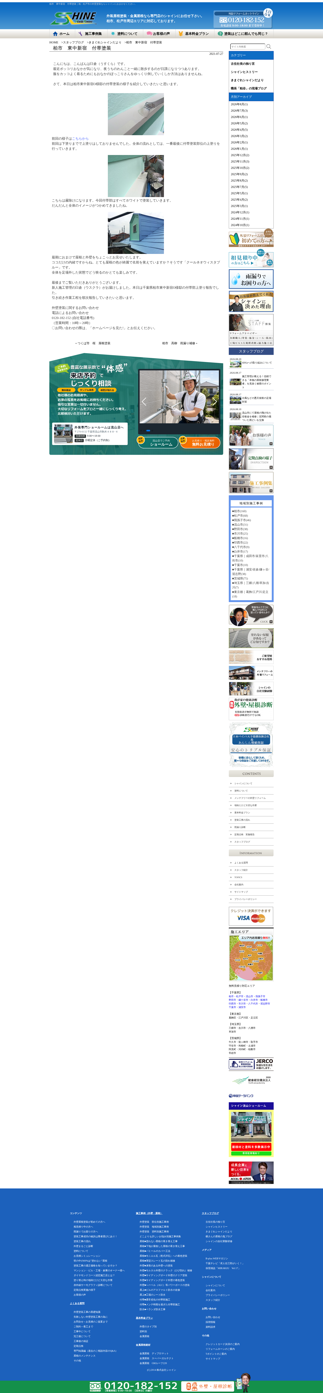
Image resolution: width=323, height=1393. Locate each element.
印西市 (232, 1003)
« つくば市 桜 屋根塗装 (92, 343)
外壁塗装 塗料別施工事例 (154, 1231)
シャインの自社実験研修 (219, 1241)
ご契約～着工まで (83, 1326)
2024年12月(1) (240, 212)
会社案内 (238, 884)
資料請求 (210, 1327)
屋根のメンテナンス (85, 1355)
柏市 (231, 996)
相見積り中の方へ (83, 1226)
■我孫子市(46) (241, 520)
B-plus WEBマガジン (217, 1258)
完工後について (82, 1336)
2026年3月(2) (239, 136)
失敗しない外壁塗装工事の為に (91, 1316)
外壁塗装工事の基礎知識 (87, 1312)
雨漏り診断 (240, 827)
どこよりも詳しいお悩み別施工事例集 (160, 1236)
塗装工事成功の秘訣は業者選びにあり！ (95, 1236)
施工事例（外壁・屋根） (149, 1213)
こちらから (80, 138)
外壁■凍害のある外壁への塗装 (156, 1265)
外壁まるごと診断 (83, 1246)
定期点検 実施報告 (244, 834)
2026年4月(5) (239, 129)
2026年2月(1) (239, 142)
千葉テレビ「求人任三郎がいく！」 (225, 1263)
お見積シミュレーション (87, 1255)
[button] (141, 430)
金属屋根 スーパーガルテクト (157, 1358)
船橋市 (264, 999)
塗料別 (143, 1331)
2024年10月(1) (240, 225)
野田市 (232, 999)
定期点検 (78, 1346)
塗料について (241, 790)
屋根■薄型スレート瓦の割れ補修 (157, 1260)
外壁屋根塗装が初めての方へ (89, 1221)
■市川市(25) (240, 533)
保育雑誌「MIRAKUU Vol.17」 (223, 1268)
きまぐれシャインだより (105, 42)
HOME (53, 42)
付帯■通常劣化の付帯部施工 (155, 1299)
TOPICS (238, 877)
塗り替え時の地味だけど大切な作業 (93, 1280)
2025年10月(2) (240, 167)
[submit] (268, 47)
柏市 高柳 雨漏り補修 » (179, 343)
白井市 (254, 999)
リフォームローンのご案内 (220, 1349)
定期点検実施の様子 (85, 1289)
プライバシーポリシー (245, 899)
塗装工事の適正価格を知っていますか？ (95, 1265)
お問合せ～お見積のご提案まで (91, 1321)
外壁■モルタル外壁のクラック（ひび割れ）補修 (166, 1270)
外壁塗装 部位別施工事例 (154, 1221)
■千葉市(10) (240, 565)
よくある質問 (241, 862)
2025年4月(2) (239, 199)
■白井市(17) (240, 551)
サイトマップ (241, 892)
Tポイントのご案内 (216, 1353)
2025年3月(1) (239, 206)
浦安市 (242, 1007)
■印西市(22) (240, 542)
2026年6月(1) (239, 117)
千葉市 (232, 1007)
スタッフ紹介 (241, 870)
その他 (77, 1360)
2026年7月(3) (239, 110)
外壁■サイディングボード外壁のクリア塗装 (163, 1275)
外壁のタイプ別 (148, 1326)
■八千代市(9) (240, 547)
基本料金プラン (242, 812)
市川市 (242, 1003)
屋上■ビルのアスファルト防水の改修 (160, 1289)
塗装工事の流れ (242, 820)
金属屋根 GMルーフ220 (153, 1363)
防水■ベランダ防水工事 (152, 1309)
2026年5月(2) (239, 123)
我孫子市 (260, 996)
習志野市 (265, 1003)
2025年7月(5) (239, 186)
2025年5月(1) (239, 193)
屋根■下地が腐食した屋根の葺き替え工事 (162, 1246)
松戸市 (239, 996)
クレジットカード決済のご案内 (223, 1344)
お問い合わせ (213, 1317)
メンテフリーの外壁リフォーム (250, 798)
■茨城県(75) (240, 578)
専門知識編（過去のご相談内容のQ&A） (96, 1350)
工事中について (82, 1331)
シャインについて (243, 783)
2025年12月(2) (240, 155)
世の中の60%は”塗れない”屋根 (90, 1260)
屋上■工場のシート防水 (152, 1294)
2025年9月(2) (239, 174)
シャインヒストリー (244, 71)
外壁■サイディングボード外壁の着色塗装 (162, 1280)
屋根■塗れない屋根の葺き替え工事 (159, 1241)
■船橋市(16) (240, 538)
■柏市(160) (239, 511)
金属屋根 (144, 1336)
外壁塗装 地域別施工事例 (154, 1226)
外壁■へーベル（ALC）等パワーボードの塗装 (165, 1285)
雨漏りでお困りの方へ (86, 1231)
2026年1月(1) (239, 148)
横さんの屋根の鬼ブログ (219, 1236)
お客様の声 (80, 1294)
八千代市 (253, 1003)
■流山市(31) (240, 524)
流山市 (249, 996)
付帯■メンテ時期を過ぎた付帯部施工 (160, 1304)
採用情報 (210, 1322)
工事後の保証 (81, 1341)
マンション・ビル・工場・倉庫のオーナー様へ (99, 1270)
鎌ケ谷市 (243, 999)
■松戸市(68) (240, 515)
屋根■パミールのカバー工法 (155, 1251)
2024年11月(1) (240, 218)
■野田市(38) (240, 529)
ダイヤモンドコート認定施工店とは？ (94, 1275)
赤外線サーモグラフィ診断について (93, 1285)
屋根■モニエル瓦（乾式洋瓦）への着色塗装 (163, 1255)
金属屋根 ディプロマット (154, 1353)
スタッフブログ (73, 42)
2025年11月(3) (240, 161)
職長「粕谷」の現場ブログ (249, 88)
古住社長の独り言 (243, 63)
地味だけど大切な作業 (245, 805)
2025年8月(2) (239, 180)
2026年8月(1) (239, 104)
